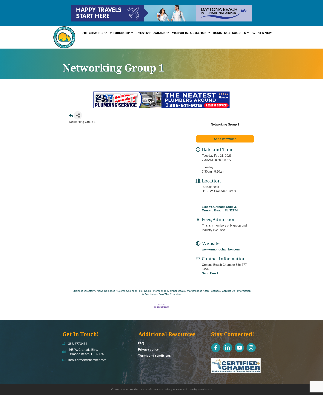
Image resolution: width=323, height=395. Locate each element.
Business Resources (229, 33)
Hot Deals (145, 290)
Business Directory (84, 290)
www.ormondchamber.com (221, 249)
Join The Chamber (170, 294)
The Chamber (92, 33)
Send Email (210, 273)
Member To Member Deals (169, 290)
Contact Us (228, 290)
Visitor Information (189, 33)
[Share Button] (78, 115)
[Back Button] (71, 116)
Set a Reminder (225, 139)
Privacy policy (148, 349)
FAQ (141, 343)
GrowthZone (205, 389)
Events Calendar (127, 290)
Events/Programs (150, 33)
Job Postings (212, 290)
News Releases (106, 290)
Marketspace (194, 290)
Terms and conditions (154, 356)
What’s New (262, 33)
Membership (120, 33)
